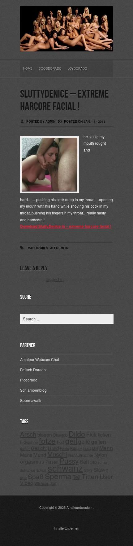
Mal (95, 448)
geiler (25, 448)
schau (102, 462)
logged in (55, 279)
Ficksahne (29, 442)
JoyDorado (77, 68)
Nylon (100, 454)
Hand (53, 448)
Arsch (28, 433)
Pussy (69, 461)
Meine (26, 454)
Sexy (88, 470)
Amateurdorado (78, 507)
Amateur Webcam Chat (39, 359)
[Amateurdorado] (66, 46)
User (106, 476)
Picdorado (28, 379)
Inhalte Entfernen (66, 528)
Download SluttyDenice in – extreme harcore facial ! (65, 226)
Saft (84, 461)
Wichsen (41, 483)
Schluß (41, 470)
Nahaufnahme (80, 455)
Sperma (58, 475)
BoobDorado (50, 68)
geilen (98, 441)
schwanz (65, 467)
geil (71, 440)
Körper (76, 448)
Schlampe (27, 470)
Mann (106, 447)
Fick (91, 434)
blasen (44, 434)
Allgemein (59, 248)
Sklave (101, 469)
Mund (39, 454)
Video (26, 483)
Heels (64, 448)
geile (84, 441)
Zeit (53, 483)
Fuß (60, 442)
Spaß (36, 476)
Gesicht (39, 448)
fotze (47, 440)
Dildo (77, 433)
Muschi (57, 454)
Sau (93, 462)
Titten (90, 476)
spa (23, 477)
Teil (76, 477)
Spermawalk (30, 400)
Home (27, 68)
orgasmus (32, 461)
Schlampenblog (33, 390)
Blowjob (60, 435)
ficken (104, 434)
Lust (87, 448)
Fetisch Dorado (33, 369)
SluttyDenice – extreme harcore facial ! (64, 100)
